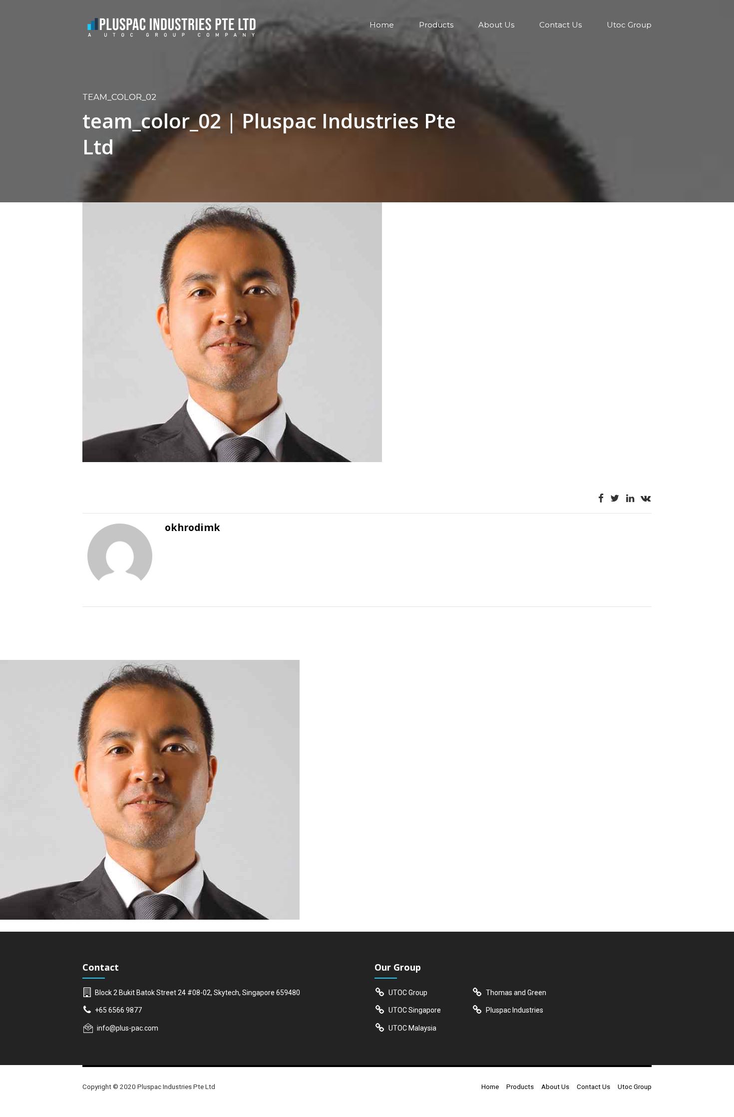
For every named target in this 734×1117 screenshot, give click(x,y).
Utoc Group (629, 24)
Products (436, 24)
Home (381, 24)
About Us (496, 24)
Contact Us (560, 24)
